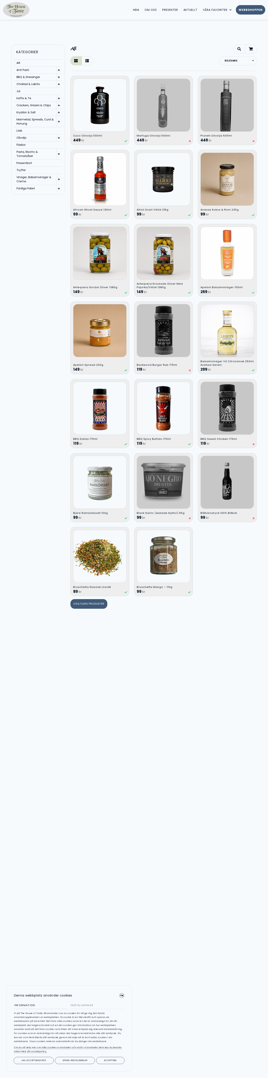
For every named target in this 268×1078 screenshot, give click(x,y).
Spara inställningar (75, 1060)
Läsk (19, 131)
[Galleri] (76, 60)
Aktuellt (190, 10)
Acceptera (110, 1060)
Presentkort (24, 163)
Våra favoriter (215, 10)
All (18, 63)
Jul (18, 91)
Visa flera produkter (88, 603)
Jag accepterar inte (33, 1060)
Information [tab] (24, 1005)
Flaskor (21, 145)
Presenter (170, 10)
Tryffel (21, 170)
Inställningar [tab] (82, 1005)
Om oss (151, 10)
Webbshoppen (251, 10)
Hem (136, 10)
